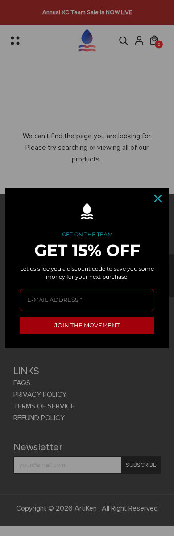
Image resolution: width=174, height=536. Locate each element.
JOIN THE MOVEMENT (87, 325)
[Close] (158, 198)
